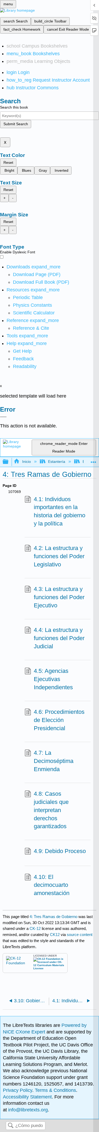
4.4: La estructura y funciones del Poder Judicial (59, 638)
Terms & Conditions (55, 1090)
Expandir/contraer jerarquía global (9, 462)
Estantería (56, 461)
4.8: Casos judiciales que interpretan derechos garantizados (51, 810)
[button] (23, 358)
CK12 (55, 934)
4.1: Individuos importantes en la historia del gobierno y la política (59, 511)
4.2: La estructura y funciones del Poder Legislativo (59, 556)
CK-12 (36, 928)
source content (79, 934)
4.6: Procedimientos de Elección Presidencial (59, 720)
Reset (8, 162)
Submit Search (15, 124)
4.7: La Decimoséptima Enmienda (53, 760)
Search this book (14, 107)
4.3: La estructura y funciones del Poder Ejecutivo (59, 597)
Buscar (10, 1126)
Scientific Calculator (34, 312)
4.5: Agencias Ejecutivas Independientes (53, 679)
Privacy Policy (17, 1090)
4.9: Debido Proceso (60, 851)
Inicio (26, 461)
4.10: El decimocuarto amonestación (51, 885)
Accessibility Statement (27, 1097)
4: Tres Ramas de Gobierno (53, 916)
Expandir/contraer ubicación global (93, 460)
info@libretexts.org (27, 1109)
